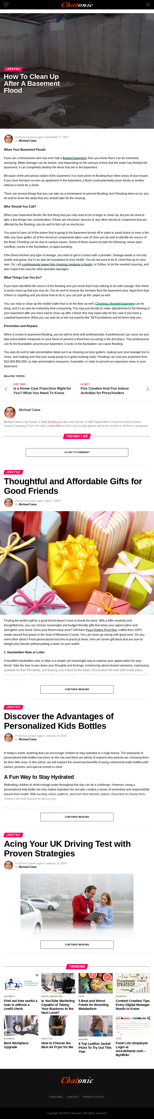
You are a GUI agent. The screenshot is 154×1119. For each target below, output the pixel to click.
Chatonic (56, 1096)
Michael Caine (27, 140)
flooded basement (75, 158)
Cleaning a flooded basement (114, 303)
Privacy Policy (93, 1096)
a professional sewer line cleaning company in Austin (57, 264)
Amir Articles (49, 422)
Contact (73, 1096)
